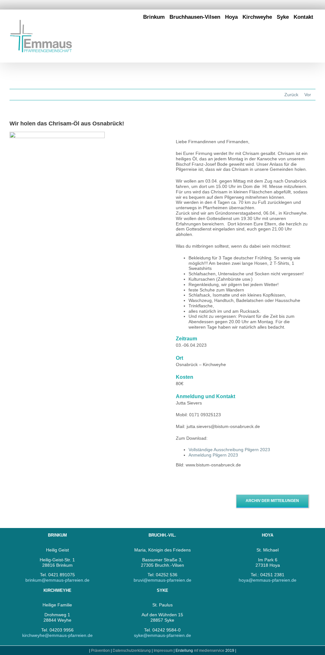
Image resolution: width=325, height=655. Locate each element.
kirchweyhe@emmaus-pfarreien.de (57, 635)
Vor (307, 94)
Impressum (164, 650)
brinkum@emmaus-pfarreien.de (57, 580)
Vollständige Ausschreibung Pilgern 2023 (229, 449)
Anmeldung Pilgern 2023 (213, 455)
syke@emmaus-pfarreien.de (162, 635)
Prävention (100, 650)
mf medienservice (209, 650)
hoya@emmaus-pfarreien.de (267, 580)
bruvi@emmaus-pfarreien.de (162, 580)
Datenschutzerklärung (132, 650)
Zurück (291, 94)
